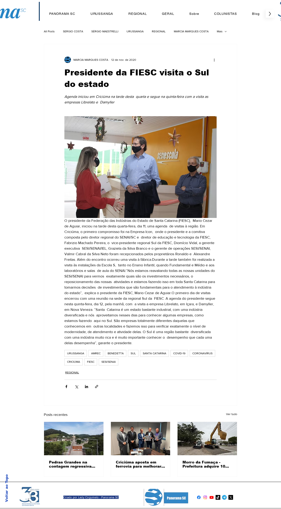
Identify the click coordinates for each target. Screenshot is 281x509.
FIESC (90, 361)
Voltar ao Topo (7, 488)
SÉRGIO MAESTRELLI (104, 31)
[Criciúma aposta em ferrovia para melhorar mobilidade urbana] (140, 438)
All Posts (49, 31)
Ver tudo (231, 414)
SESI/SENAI (108, 361)
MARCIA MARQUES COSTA (191, 31)
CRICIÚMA (73, 361)
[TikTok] (218, 497)
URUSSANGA (135, 31)
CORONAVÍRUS (202, 353)
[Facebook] (198, 497)
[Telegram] (224, 497)
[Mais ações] (214, 59)
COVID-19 (179, 353)
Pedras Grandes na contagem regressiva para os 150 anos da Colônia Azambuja (70, 464)
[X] (230, 497)
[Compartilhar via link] (97, 386)
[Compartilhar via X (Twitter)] (76, 386)
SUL (133, 353)
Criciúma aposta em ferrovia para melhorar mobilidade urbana (138, 464)
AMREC (96, 353)
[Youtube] (211, 497)
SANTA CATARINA (154, 353)
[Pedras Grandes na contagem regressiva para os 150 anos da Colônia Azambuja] (73, 438)
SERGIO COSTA (73, 31)
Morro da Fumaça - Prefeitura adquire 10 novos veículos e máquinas (203, 464)
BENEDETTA (116, 353)
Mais (220, 31)
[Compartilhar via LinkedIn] (86, 386)
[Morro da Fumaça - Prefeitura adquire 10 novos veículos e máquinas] (207, 438)
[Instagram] (205, 497)
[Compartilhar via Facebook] (66, 386)
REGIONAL (159, 31)
